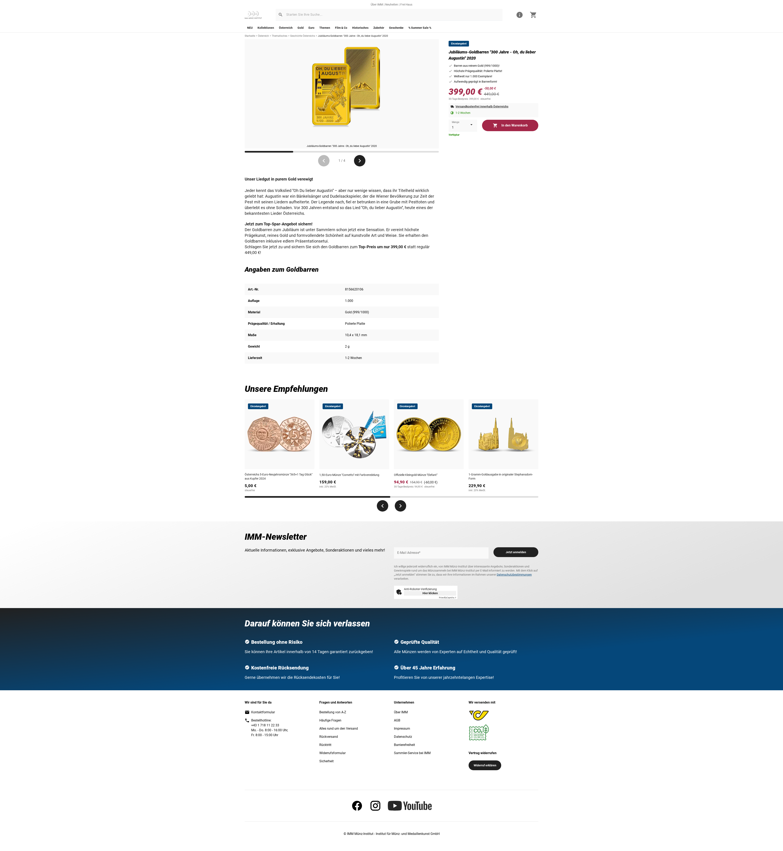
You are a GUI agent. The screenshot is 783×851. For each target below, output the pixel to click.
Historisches (360, 27)
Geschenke (396, 27)
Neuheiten (391, 4)
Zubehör (378, 27)
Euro (311, 27)
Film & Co (341, 27)
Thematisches (279, 35)
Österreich (286, 27)
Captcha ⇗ (447, 597)
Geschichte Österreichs (302, 35)
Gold (300, 27)
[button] (280, 14)
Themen (324, 27)
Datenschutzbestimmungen (514, 574)
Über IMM (377, 4)
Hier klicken (430, 593)
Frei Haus (406, 4)
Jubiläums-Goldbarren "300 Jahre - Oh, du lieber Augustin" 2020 (353, 35)
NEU (250, 27)
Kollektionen (266, 27)
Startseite (250, 35)
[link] (253, 15)
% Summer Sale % (419, 27)
